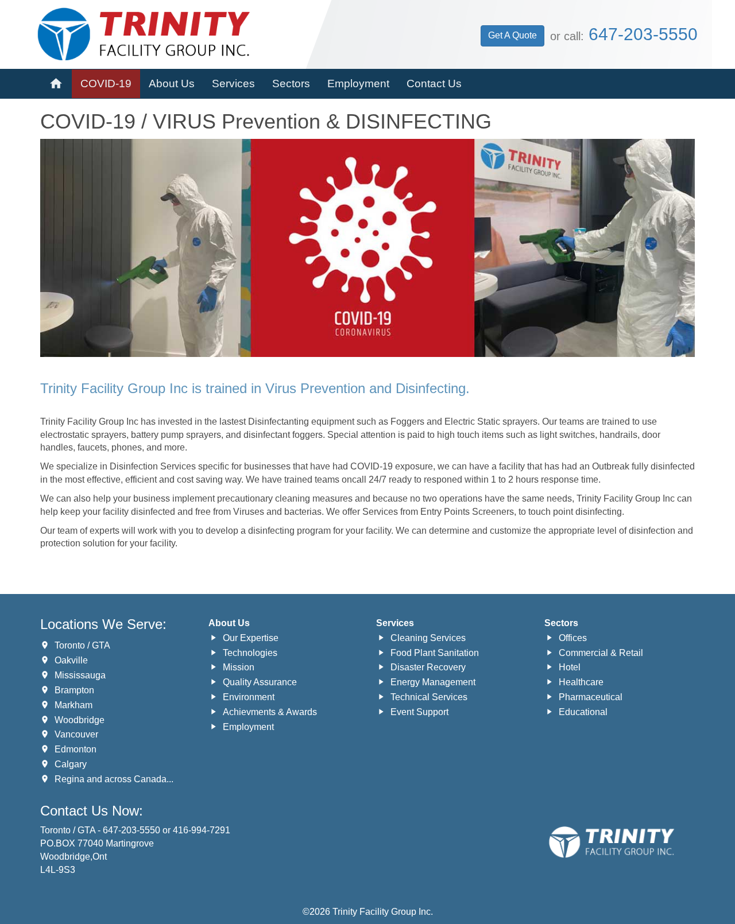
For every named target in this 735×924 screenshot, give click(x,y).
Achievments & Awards (270, 712)
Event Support (419, 712)
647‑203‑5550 (643, 34)
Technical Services (428, 697)
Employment (358, 83)
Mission (238, 667)
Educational (583, 712)
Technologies (250, 653)
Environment (248, 697)
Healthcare (581, 682)
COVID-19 (105, 83)
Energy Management (432, 682)
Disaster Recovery (428, 667)
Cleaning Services (428, 638)
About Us (172, 83)
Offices (573, 638)
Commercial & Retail (601, 653)
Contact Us (434, 83)
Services (233, 83)
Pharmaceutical (590, 697)
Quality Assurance (260, 682)
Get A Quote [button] (512, 35)
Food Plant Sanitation (434, 653)
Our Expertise (250, 638)
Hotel (570, 667)
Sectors (291, 83)
